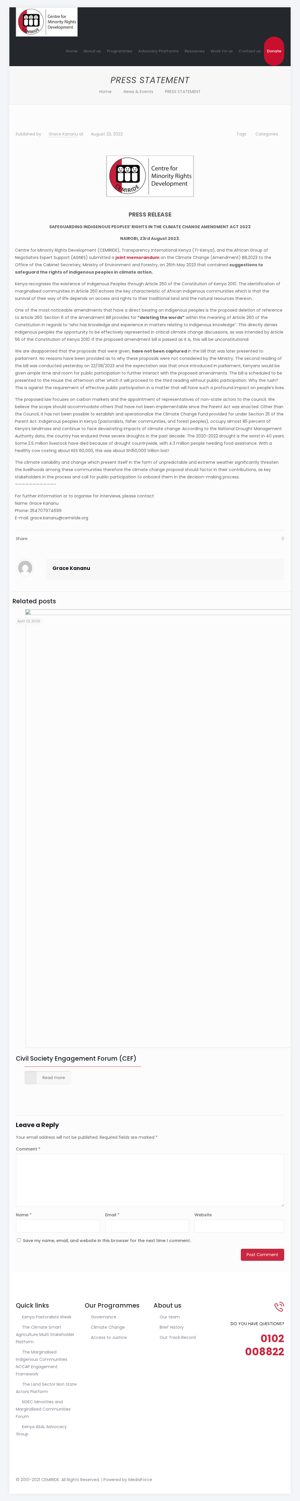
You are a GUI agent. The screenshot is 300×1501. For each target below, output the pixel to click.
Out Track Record (178, 1337)
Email (112, 1215)
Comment (28, 1149)
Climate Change (108, 1327)
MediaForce (140, 1480)
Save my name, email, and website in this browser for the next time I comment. (107, 1241)
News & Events (138, 92)
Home (105, 92)
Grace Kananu (63, 134)
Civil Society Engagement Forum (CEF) (76, 1058)
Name (24, 1215)
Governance (103, 1317)
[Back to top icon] (278, 1479)
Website (203, 1215)
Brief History (172, 1327)
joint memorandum (137, 257)
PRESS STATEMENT (183, 92)
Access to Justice (109, 1337)
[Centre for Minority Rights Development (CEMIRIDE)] (47, 22)
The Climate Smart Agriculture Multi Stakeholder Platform (45, 1334)
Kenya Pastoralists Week (46, 1317)
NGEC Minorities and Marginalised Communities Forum (43, 1409)
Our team (170, 1317)
